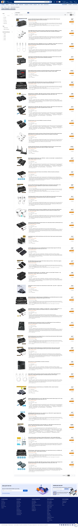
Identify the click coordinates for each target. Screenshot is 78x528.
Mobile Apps (48, 513)
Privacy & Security (3, 506)
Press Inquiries (34, 507)
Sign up (25, 490)
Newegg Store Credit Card (50, 517)
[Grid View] (73, 15)
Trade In (48, 521)
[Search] (50, 2)
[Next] (73, 12)
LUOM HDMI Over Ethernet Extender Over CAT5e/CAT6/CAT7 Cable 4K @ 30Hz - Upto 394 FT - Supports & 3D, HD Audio (45, 286)
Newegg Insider (34, 510)
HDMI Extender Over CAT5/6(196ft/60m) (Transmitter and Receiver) (38, 361)
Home (2, 7)
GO (28, 12)
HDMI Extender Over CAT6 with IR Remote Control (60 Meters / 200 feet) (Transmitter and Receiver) (43, 171)
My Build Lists (18, 509)
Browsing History (19, 502)
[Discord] (74, 524)
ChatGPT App (48, 514)
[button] (9, 2)
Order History (18, 503)
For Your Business (49, 503)
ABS (62, 503)
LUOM (8, 7)
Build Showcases (49, 518)
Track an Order (3, 502)
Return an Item (3, 503)
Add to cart (71, 21)
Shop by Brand (49, 510)
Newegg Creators (49, 507)
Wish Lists (18, 507)
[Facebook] (61, 524)
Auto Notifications (19, 514)
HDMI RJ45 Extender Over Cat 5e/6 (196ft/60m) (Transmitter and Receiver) (39, 120)
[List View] (71, 15)
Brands (5, 7)
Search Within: (18, 12)
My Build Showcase (19, 510)
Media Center (33, 503)
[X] (63, 524)
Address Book (18, 506)
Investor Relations (34, 502)
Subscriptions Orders (19, 513)
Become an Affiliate (49, 506)
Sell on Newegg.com (49, 502)
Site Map (48, 509)
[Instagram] (65, 524)
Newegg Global (64, 502)
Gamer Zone (33, 506)
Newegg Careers (34, 509)
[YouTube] (70, 524)
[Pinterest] (68, 524)
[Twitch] (72, 524)
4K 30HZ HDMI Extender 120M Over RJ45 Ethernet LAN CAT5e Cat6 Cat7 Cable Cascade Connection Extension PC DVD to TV (45, 237)
